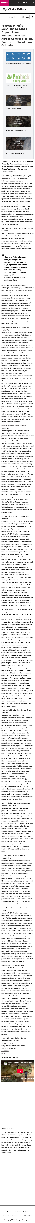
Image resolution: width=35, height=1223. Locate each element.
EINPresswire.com (8, 178)
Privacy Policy (27, 1220)
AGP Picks (4, 3)
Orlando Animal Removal (10, 516)
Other (3, 1053)
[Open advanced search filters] (27, 17)
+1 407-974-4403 (7, 1043)
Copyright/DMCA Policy (12, 1220)
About (9, 1212)
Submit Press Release (10, 1216)
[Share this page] (32, 17)
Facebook (5, 1051)
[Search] (23, 17)
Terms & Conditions (25, 1216)
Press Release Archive (20, 1212)
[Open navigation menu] (3, 17)
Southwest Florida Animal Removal (13, 426)
